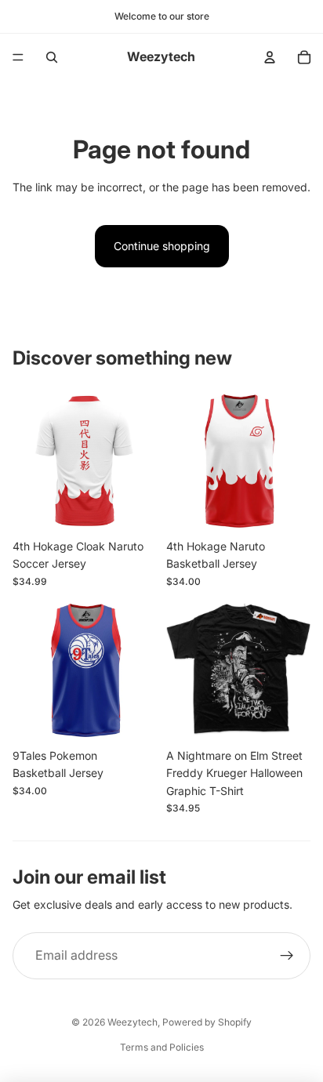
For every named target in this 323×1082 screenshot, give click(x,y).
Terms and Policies (162, 1047)
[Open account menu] (269, 57)
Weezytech (132, 1022)
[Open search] (51, 57)
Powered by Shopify (207, 1022)
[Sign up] (286, 955)
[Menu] (18, 57)
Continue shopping (162, 245)
